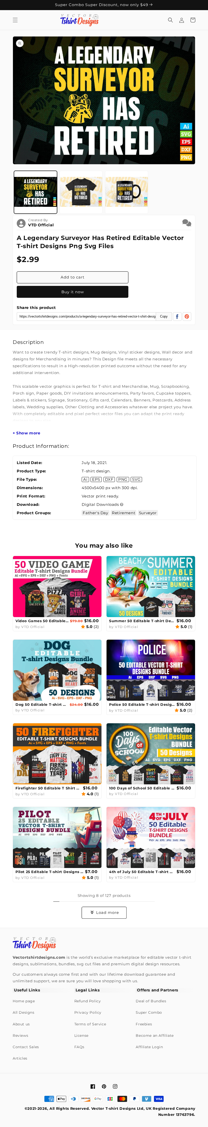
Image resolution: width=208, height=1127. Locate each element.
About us (21, 1024)
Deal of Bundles (151, 1001)
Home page (24, 1001)
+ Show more (26, 433)
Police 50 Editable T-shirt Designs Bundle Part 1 (142, 705)
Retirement (123, 512)
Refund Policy (87, 1001)
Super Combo (149, 1012)
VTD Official (41, 225)
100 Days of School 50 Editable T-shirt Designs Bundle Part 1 (142, 788)
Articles (20, 1058)
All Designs (23, 1012)
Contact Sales (26, 1047)
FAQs (79, 1047)
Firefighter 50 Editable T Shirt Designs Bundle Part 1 (48, 788)
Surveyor (148, 512)
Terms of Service (90, 1024)
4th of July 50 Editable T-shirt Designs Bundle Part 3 (142, 872)
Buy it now (72, 291)
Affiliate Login (149, 1047)
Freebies (144, 1024)
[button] (15, 20)
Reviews (20, 1035)
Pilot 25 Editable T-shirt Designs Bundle (49, 872)
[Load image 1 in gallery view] (35, 192)
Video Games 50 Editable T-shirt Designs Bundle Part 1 (42, 621)
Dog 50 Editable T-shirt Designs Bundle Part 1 (41, 705)
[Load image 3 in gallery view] (126, 192)
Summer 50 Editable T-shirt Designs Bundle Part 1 (142, 621)
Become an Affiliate (155, 1035)
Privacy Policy (87, 1012)
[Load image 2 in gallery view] (81, 192)
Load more (107, 912)
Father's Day (95, 512)
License (81, 1035)
